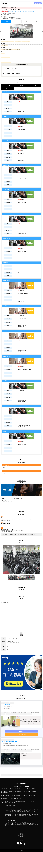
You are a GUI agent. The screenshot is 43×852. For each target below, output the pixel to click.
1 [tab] (21, 581)
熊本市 (23, 801)
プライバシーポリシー (21, 835)
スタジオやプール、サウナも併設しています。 (13, 73)
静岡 (10, 794)
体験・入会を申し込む (22, 734)
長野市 (34, 795)
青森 (12, 788)
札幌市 (10, 788)
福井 (21, 795)
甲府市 (29, 795)
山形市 (25, 788)
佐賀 (11, 801)
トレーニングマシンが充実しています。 (12, 70)
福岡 (5, 801)
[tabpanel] (12, 577)
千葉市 (17, 791)
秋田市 (20, 788)
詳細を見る (22, 731)
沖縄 (12, 802)
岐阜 (15, 794)
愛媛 (14, 798)
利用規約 (21, 834)
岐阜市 (17, 794)
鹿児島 (6, 802)
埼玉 (20, 791)
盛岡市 (30, 788)
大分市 (28, 801)
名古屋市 (6, 794)
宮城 (33, 788)
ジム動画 (21, 833)
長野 (31, 795)
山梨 (26, 795)
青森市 (15, 788)
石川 (16, 795)
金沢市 (19, 795)
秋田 (17, 788)
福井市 (24, 795)
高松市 (12, 798)
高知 (19, 798)
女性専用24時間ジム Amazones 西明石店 (10, 741)
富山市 (14, 795)
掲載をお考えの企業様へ (38, 3)
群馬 (4, 792)
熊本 (21, 801)
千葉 (15, 791)
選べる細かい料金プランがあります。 (11, 68)
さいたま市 (23, 791)
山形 (22, 788)
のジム (9, 5)
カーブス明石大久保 (6, 704)
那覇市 (15, 802)
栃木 (26, 791)
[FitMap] (4, 3)
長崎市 (18, 801)
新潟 (6, 795)
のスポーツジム (15, 5)
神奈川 (10, 791)
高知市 (22, 798)
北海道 (7, 788)
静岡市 (12, 794)
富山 (11, 795)
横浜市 (12, 791)
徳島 (4, 798)
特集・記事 (21, 832)
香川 (9, 798)
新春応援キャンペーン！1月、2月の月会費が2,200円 (9, 7)
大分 (26, 801)
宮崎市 (34, 801)
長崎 (16, 801)
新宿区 (6, 791)
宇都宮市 (29, 791)
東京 (4, 791)
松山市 (17, 798)
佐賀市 (13, 801)
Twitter (21, 846)
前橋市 (6, 792)
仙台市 (35, 788)
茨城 (32, 791)
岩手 (28, 788)
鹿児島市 (9, 802)
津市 (22, 794)
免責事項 (21, 836)
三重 (20, 794)
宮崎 (31, 801)
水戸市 (35, 791)
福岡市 (8, 801)
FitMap (19, 850)
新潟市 (8, 795)
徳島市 (6, 798)
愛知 (4, 794)
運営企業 (21, 840)
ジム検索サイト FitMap (4, 5)
